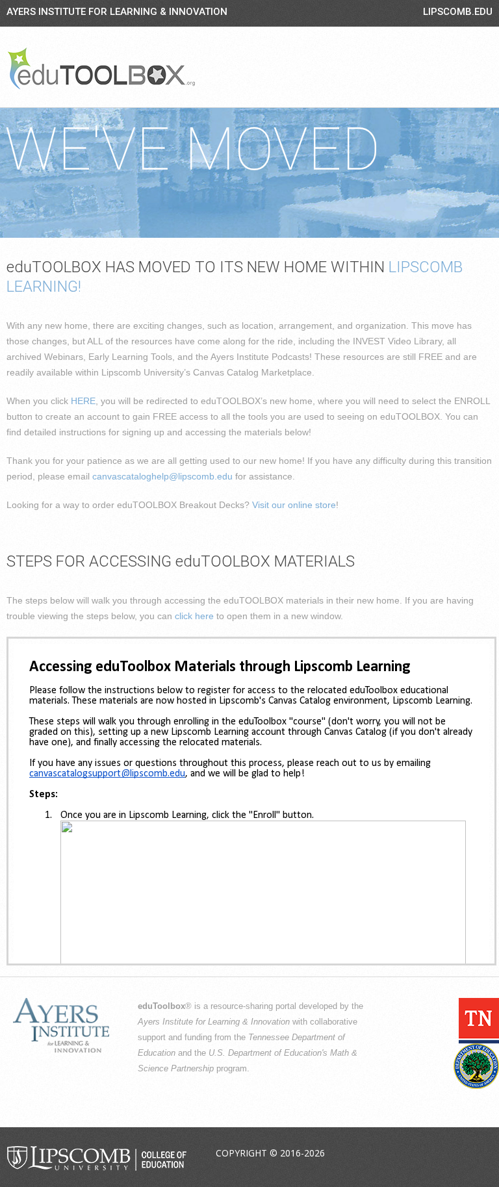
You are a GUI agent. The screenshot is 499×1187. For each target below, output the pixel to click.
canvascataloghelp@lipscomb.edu (162, 476)
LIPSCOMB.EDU (458, 12)
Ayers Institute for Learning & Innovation (116, 12)
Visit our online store (294, 505)
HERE (83, 401)
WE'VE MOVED (192, 150)
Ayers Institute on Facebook (390, 1154)
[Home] (101, 68)
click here (194, 616)
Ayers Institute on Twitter (420, 1154)
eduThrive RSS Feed (481, 1154)
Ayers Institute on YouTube (451, 1154)
